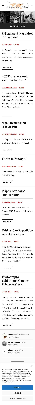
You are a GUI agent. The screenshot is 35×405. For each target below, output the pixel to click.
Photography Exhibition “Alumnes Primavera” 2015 (15, 280)
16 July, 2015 (6, 292)
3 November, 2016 (9, 166)
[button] (32, 366)
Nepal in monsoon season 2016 (14, 124)
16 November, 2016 (9, 134)
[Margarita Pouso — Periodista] (17, 5)
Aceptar (17, 387)
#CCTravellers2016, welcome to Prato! (15, 78)
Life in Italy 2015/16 (14, 159)
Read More (7, 67)
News (17, 44)
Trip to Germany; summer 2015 (13, 193)
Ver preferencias (17, 398)
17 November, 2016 (9, 87)
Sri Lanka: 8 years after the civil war (17, 35)
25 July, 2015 (6, 241)
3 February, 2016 (8, 202)
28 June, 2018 (7, 44)
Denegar (17, 393)
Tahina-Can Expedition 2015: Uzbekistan (17, 232)
